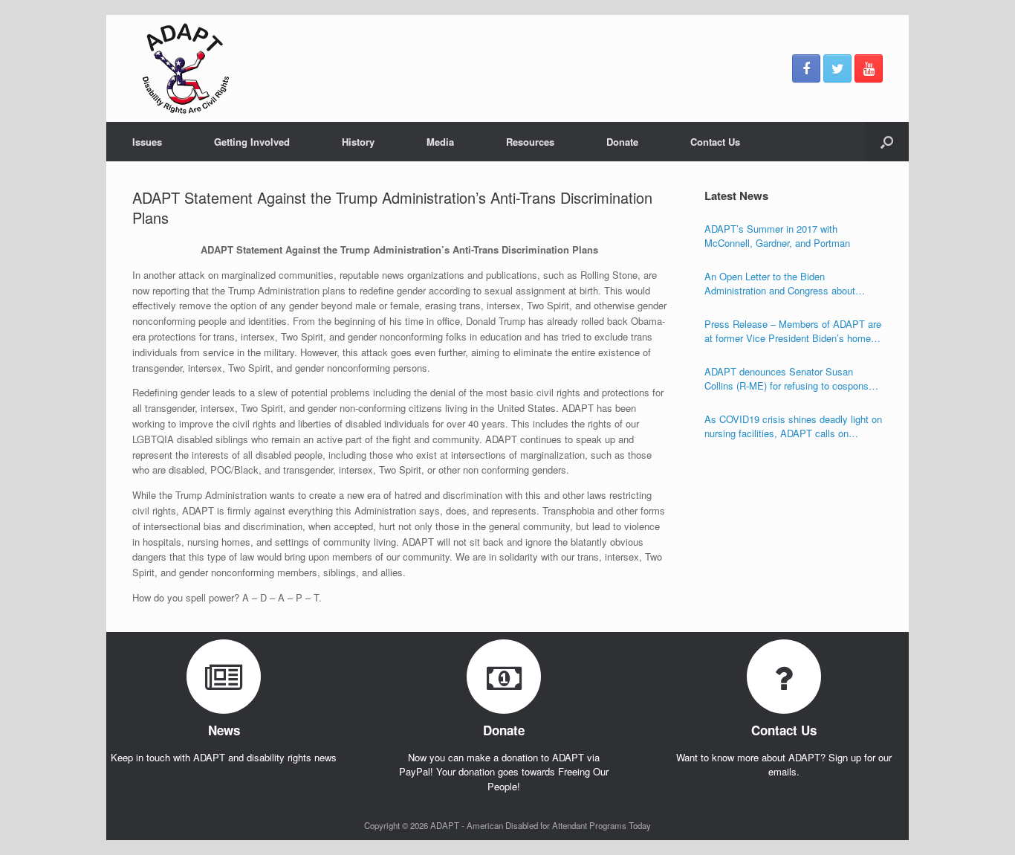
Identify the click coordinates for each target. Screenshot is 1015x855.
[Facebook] (806, 68)
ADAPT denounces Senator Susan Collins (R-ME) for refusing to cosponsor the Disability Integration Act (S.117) (790, 378)
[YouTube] (869, 68)
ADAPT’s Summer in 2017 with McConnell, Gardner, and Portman (777, 236)
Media (440, 142)
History (358, 142)
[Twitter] (837, 68)
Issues (147, 142)
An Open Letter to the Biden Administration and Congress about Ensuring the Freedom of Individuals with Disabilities (792, 283)
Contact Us (715, 142)
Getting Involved (252, 142)
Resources (530, 142)
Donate (622, 142)
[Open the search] (887, 141)
